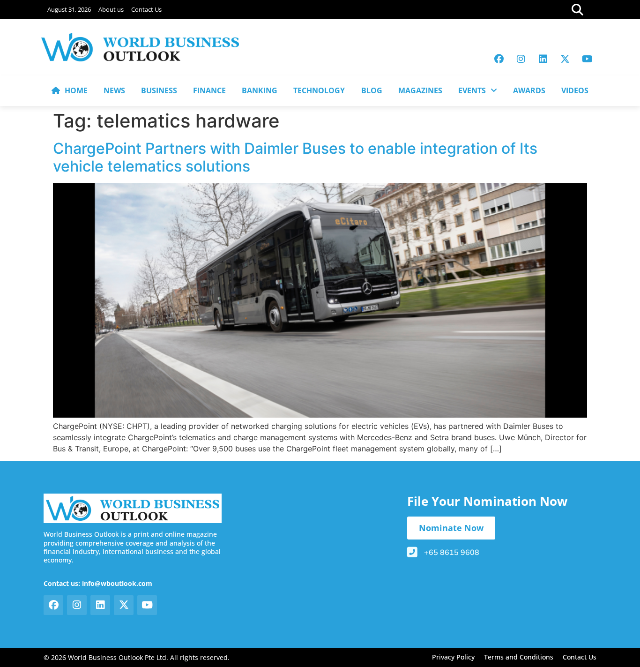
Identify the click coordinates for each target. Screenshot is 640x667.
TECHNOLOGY (319, 90)
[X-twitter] (565, 59)
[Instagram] (521, 59)
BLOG (371, 90)
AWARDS (529, 90)
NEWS (114, 90)
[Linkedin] (543, 59)
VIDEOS (574, 90)
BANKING (259, 90)
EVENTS (472, 90)
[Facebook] (499, 59)
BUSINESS (159, 90)
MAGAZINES (420, 90)
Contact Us (146, 9)
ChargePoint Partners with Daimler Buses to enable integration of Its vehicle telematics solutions (295, 157)
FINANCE (209, 90)
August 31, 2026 (69, 9)
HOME (76, 90)
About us (111, 9)
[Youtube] (587, 59)
